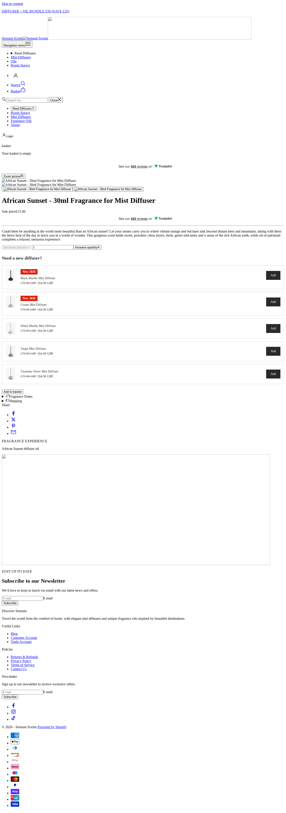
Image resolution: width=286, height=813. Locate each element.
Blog (14, 634)
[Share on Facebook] (13, 415)
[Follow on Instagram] (13, 713)
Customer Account (24, 638)
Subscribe (10, 603)
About (15, 125)
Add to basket (13, 391)
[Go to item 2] (108, 189)
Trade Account (21, 642)
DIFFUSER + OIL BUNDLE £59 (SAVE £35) (35, 11)
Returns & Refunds (24, 657)
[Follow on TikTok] (13, 719)
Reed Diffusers (25, 53)
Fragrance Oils (21, 121)
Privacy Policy (21, 661)
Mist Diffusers (21, 57)
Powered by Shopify (52, 727)
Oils (14, 61)
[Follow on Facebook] (13, 707)
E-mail (48, 598)
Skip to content (12, 4)
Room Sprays (20, 65)
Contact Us (19, 669)
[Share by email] (13, 433)
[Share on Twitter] (13, 421)
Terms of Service (23, 665)
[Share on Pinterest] (13, 427)
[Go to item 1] (37, 189)
